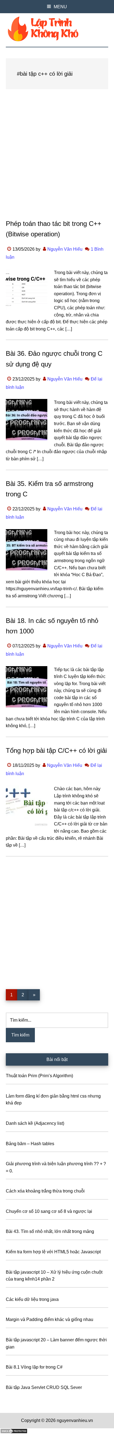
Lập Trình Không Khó (57, 29)
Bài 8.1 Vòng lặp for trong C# (34, 1367)
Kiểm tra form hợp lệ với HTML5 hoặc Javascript (53, 1251)
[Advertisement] (57, 159)
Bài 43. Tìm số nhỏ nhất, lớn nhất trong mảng (50, 1231)
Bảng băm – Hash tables (30, 1143)
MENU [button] (60, 6)
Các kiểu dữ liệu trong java (32, 1299)
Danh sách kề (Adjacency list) (35, 1123)
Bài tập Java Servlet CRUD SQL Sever (44, 1387)
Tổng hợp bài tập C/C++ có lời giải (56, 750)
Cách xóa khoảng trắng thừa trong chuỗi (45, 1191)
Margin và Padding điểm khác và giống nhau (49, 1319)
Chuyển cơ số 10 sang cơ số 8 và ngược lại (49, 1211)
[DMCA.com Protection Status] (14, 1432)
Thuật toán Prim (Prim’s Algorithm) (39, 1075)
